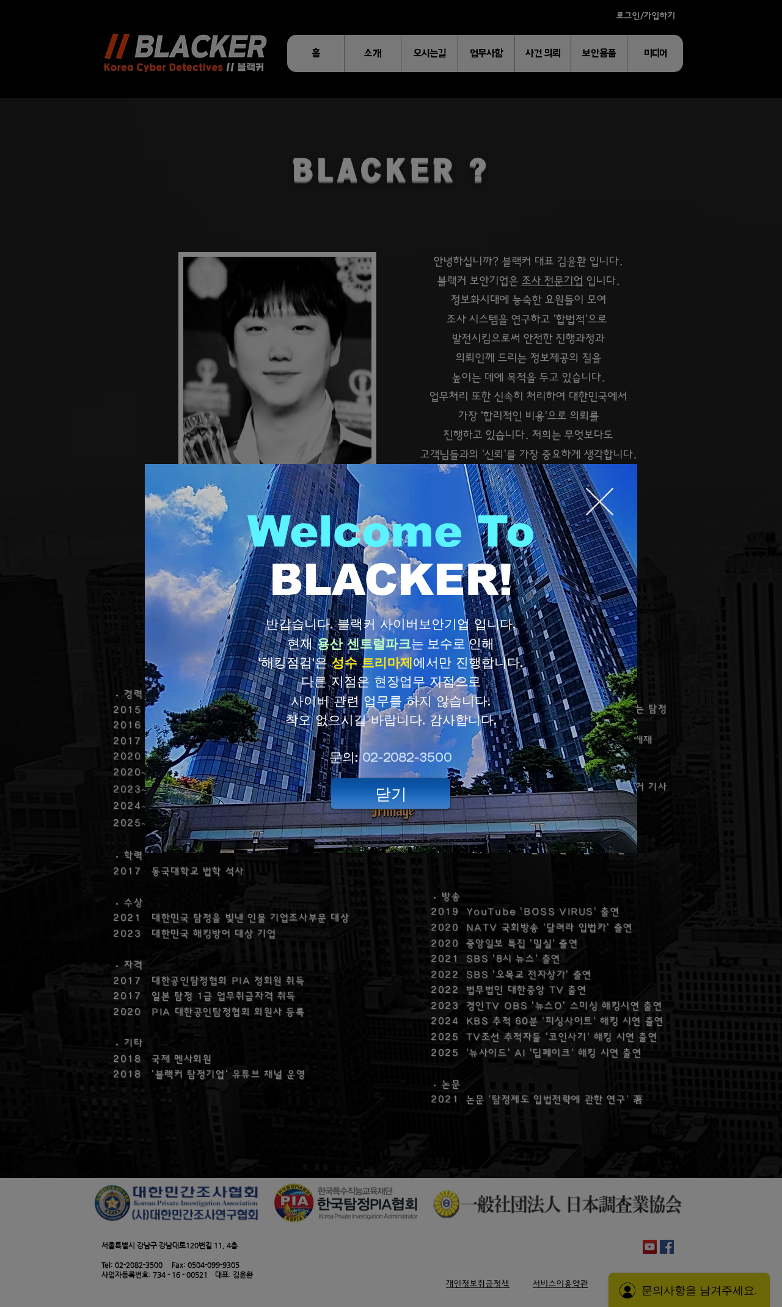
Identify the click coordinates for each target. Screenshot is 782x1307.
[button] (390, 793)
